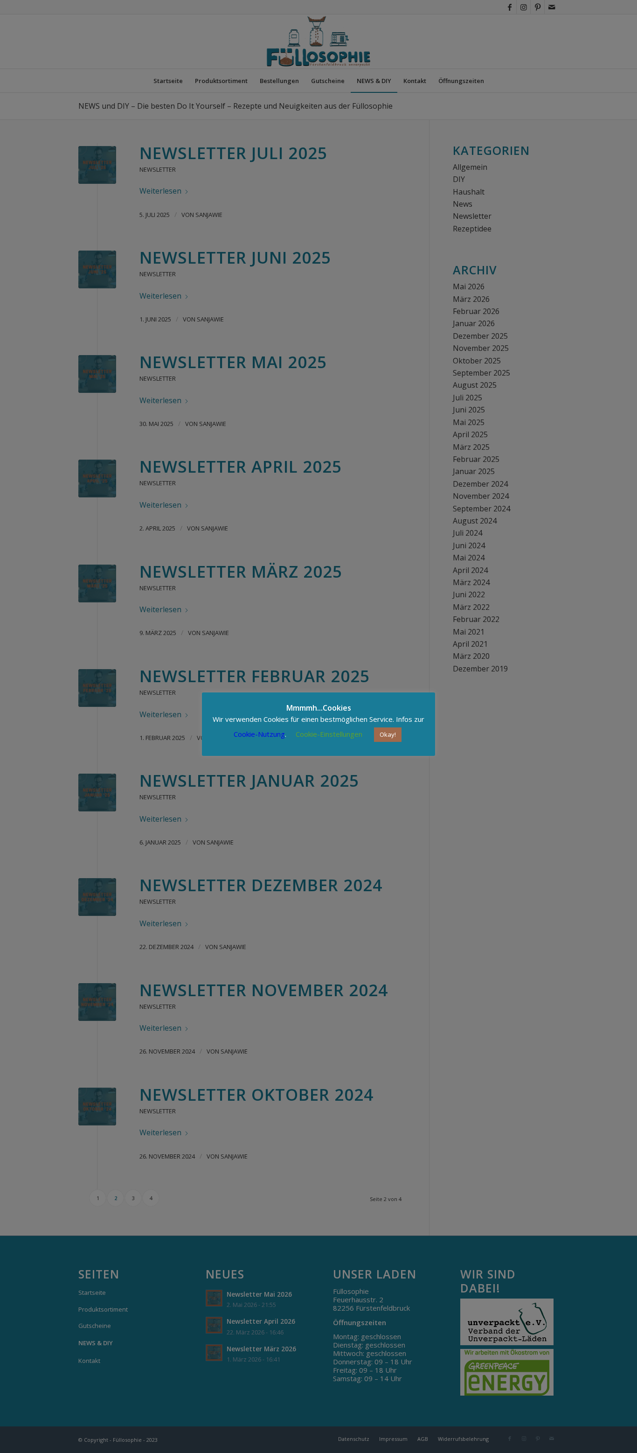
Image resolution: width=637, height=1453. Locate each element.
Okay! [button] (388, 734)
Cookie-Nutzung (259, 734)
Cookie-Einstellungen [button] (329, 734)
